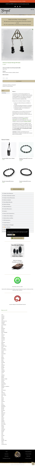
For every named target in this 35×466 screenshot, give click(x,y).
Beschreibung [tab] (4, 92)
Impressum (6, 453)
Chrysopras (3, 339)
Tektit (2, 432)
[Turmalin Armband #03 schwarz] (26, 172)
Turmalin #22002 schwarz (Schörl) (8, 158)
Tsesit (2, 436)
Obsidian (2, 387)
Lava (2, 373)
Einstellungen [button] (9, 234)
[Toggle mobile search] (31, 9)
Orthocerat (3, 392)
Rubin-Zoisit (3, 412)
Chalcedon (3, 334)
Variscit (2, 442)
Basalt (2, 327)
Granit (2, 356)
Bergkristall (3, 328)
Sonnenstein (3, 429)
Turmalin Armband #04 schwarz (8, 181)
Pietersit (2, 397)
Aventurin (2, 323)
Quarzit (2, 403)
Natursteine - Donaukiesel (5, 386)
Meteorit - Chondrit (4, 378)
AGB (6, 451)
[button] (33, 29)
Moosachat (3, 382)
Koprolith (2, 367)
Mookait (2, 381)
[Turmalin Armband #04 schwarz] (8, 172)
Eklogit (2, 343)
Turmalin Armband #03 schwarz (25, 181)
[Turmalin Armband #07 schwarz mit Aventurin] (26, 149)
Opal (2, 391)
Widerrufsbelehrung (28, 451)
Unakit (2, 441)
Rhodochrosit (3, 406)
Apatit (2, 319)
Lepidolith (2, 375)
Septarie (2, 419)
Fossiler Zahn (3, 348)
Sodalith (2, 427)
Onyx (2, 388)
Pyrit (2, 402)
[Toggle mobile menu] (33, 9)
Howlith (2, 361)
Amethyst (2, 317)
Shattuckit (2, 421)
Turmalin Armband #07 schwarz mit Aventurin (25, 159)
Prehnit (2, 400)
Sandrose (2, 415)
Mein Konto (28, 456)
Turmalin (2, 439)
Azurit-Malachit (3, 324)
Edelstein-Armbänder (27, 121)
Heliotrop (2, 358)
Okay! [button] (13, 234)
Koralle (2, 368)
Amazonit (2, 315)
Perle (2, 396)
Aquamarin (3, 322)
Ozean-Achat (3, 393)
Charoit (2, 336)
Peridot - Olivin (3, 395)
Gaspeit (2, 352)
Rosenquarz (3, 410)
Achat (2, 314)
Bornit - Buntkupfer (4, 332)
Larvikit (2, 372)
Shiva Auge (3, 422)
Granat (2, 354)
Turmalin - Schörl (4, 440)
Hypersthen (3, 362)
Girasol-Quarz (3, 353)
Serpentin (2, 420)
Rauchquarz (3, 405)
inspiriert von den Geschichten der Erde (21, 3)
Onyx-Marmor (3, 390)
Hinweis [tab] (3, 90)
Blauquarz (2, 331)
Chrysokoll (3, 338)
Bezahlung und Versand (6, 458)
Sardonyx (2, 417)
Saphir (2, 416)
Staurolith (2, 430)
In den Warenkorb (18, 81)
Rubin (2, 411)
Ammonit (2, 318)
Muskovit (2, 385)
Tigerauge (2, 435)
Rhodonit (2, 407)
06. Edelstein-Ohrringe (9, 86)
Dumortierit (3, 342)
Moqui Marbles (3, 383)
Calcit (2, 333)
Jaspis (2, 363)
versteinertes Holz (4, 444)
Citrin (2, 341)
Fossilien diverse (3, 349)
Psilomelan (3, 401)
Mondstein (3, 380)
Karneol (2, 366)
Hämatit (2, 357)
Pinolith (2, 398)
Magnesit (2, 376)
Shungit (2, 425)
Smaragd (2, 426)
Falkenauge (3, 344)
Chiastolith (3, 337)
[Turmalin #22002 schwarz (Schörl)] (8, 149)
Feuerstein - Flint (3, 346)
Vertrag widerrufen (28, 453)
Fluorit (2, 347)
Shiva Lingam (3, 424)
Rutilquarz (2, 414)
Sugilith (2, 431)
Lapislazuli (3, 371)
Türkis (2, 437)
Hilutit (2, 359)
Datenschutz (6, 456)
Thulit (2, 434)
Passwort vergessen (28, 458)
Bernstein (2, 329)
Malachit (2, 377)
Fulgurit (2, 351)
